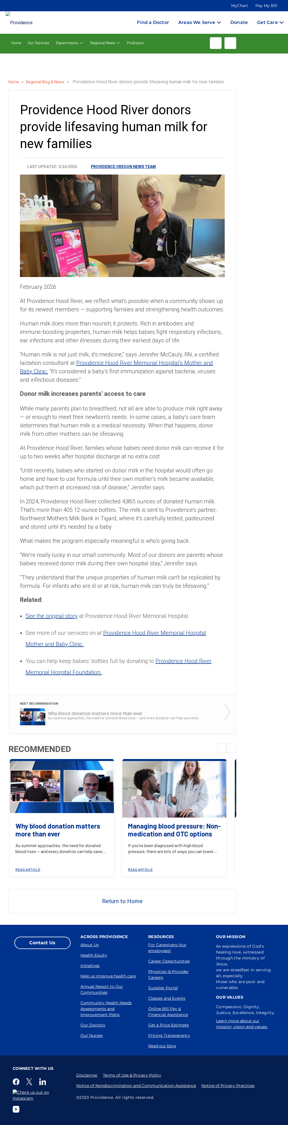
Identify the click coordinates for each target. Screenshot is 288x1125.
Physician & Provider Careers (168, 974)
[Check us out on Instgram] (40, 1095)
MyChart (239, 5)
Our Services (38, 42)
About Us (89, 944)
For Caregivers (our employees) (167, 947)
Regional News (102, 42)
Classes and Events (166, 998)
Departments (67, 42)
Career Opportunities (169, 961)
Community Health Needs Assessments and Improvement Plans (106, 1008)
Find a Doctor (153, 22)
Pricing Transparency (169, 1035)
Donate (239, 22)
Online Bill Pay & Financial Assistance (168, 1011)
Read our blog (162, 1045)
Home (16, 42)
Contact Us (42, 942)
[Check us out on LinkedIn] (43, 1081)
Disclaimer (87, 1075)
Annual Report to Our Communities (101, 989)
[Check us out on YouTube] (17, 1109)
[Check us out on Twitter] (30, 1081)
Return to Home (122, 901)
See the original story (52, 616)
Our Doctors (92, 1025)
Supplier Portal (163, 987)
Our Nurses (91, 1035)
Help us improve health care (108, 976)
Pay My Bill (266, 5)
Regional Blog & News (45, 82)
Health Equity (93, 955)
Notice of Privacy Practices (228, 1085)
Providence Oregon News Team (123, 166)
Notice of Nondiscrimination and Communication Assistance (136, 1085)
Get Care (267, 22)
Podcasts (135, 42)
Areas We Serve (196, 22)
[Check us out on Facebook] (17, 1081)
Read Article (27, 869)
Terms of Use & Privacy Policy (132, 1075)
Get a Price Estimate (168, 1025)
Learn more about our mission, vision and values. (242, 1023)
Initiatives (90, 965)
